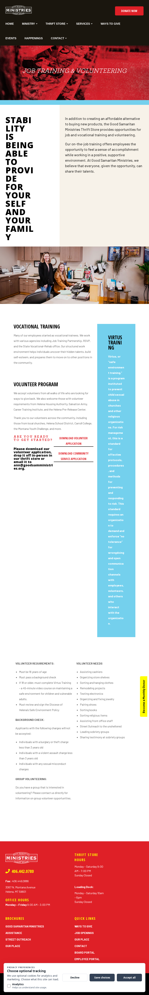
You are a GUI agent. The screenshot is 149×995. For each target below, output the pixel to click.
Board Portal (84, 952)
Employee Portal (87, 959)
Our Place (12, 946)
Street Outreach (18, 939)
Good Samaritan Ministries (24, 926)
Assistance (13, 933)
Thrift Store (55, 23)
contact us (47, 792)
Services (83, 23)
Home (9, 23)
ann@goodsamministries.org (33, 467)
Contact (57, 38)
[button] (129, 10)
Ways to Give (110, 23)
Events (10, 38)
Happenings (34, 38)
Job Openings (84, 933)
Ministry (28, 23)
